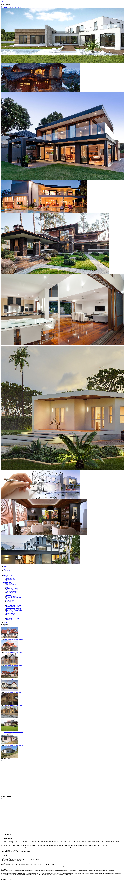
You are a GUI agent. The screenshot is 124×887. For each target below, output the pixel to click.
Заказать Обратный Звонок (14, 7)
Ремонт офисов (10, 614)
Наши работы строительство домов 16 (13, 665)
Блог (4, 621)
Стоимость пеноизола (11, 596)
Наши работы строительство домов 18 (13, 639)
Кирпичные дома (10, 579)
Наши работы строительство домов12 (13, 718)
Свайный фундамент (11, 591)
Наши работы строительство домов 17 (13, 652)
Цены (4, 569)
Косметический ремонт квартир (14, 610)
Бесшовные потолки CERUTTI (14, 617)
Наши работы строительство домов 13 (13, 705)
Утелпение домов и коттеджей (13, 597)
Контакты (5, 573)
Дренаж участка (10, 601)
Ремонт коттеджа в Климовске (13, 605)
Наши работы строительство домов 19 (13, 625)
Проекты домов (10, 568)
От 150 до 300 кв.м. (11, 584)
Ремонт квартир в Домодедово (13, 608)
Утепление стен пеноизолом (10, 593)
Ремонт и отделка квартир (9, 604)
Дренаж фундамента (11, 602)
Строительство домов (8, 575)
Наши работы (6, 570)
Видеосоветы (6, 571)
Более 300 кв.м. (10, 586)
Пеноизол (8, 595)
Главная (5, 566)
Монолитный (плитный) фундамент (15, 589)
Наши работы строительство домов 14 (13, 692)
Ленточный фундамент (12, 588)
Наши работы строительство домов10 (13, 745)
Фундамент (6, 587)
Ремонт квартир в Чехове (12, 606)
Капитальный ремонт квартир (13, 611)
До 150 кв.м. (9, 583)
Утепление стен (10, 599)
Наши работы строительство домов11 (13, 732)
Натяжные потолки (8, 615)
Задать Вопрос (4, 7)
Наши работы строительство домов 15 (13, 679)
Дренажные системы (8, 600)
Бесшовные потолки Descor (13, 618)
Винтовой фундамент (11, 592)
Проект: (2, 625)
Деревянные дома (10, 578)
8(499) (6, 4)
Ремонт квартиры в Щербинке (13, 609)
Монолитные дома (10, 580)
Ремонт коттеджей (10, 613)
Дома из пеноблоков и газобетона (14, 576)
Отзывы (5, 622)
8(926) (6, 6)
